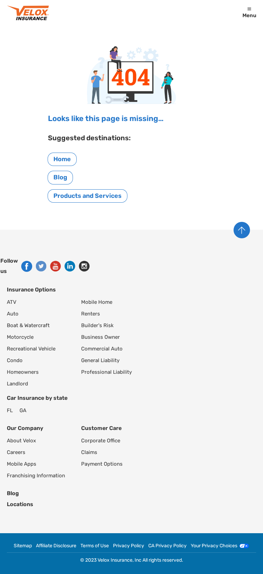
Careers (16, 452)
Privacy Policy (128, 545)
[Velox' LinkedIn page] (69, 266)
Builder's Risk (97, 325)
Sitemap (23, 545)
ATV (11, 302)
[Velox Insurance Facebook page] (26, 266)
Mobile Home (96, 302)
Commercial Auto (102, 349)
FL (10, 410)
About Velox (21, 441)
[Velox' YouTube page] (55, 266)
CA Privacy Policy (167, 545)
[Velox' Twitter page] (41, 266)
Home (62, 159)
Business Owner (100, 337)
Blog (60, 177)
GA (23, 410)
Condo (15, 360)
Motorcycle (20, 337)
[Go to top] (242, 230)
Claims (89, 452)
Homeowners (23, 372)
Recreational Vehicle (31, 349)
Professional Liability (106, 372)
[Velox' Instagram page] (84, 266)
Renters (90, 314)
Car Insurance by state (37, 398)
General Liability (100, 360)
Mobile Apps (21, 464)
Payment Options (102, 464)
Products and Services (87, 196)
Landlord (17, 384)
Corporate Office (100, 441)
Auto (12, 314)
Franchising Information (36, 476)
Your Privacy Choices (214, 545)
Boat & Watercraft (28, 325)
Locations (20, 504)
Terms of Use (94, 545)
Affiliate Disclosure (56, 545)
